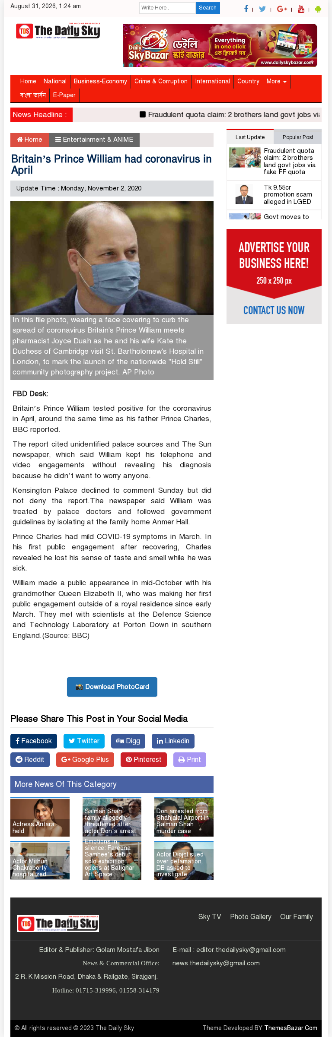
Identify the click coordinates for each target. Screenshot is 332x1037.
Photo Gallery (250, 917)
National (55, 81)
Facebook (35, 741)
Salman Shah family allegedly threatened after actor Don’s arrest (110, 821)
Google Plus (89, 759)
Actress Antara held (33, 827)
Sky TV (209, 917)
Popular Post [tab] (298, 137)
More (274, 81)
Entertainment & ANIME (98, 139)
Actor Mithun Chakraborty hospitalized (30, 868)
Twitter (87, 741)
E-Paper (64, 95)
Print (193, 759)
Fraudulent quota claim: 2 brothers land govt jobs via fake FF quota (290, 161)
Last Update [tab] (250, 137)
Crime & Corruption (161, 81)
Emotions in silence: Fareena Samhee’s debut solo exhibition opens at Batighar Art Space (109, 858)
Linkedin (176, 741)
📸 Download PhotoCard (112, 687)
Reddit (33, 759)
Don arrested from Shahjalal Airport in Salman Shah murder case (182, 821)
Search (208, 8)
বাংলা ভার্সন (33, 95)
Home (28, 81)
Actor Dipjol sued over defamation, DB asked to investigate (180, 864)
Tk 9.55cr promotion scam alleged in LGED (288, 195)
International (212, 81)
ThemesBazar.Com (290, 1028)
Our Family (296, 917)
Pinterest (147, 759)
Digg (132, 741)
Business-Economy (100, 81)
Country (248, 81)
